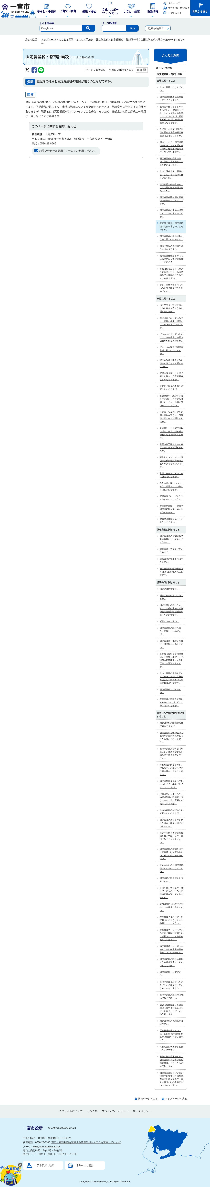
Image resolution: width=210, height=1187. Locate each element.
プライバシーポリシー (115, 1111)
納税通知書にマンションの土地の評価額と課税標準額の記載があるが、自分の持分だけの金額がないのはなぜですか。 (171, 1079)
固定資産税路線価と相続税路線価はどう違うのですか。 (171, 200)
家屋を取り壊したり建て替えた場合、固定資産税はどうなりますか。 (171, 376)
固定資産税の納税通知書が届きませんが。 (171, 724)
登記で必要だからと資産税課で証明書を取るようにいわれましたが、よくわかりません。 (171, 1009)
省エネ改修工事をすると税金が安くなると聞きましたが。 (171, 363)
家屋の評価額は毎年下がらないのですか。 (171, 520)
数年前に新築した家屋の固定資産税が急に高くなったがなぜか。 (171, 509)
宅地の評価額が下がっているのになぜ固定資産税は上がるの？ (171, 259)
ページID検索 (109, 23)
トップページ (48, 39)
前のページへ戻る (148, 1098)
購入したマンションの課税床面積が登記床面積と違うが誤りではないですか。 (171, 462)
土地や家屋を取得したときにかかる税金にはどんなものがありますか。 (171, 985)
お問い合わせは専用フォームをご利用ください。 (68, 150)
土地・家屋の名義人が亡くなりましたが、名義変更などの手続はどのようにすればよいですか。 (171, 678)
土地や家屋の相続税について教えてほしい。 (171, 996)
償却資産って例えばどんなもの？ (171, 550)
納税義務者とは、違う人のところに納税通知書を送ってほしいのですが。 (171, 949)
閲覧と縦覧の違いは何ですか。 (171, 597)
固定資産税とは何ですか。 (170, 973)
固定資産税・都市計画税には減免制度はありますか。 (171, 644)
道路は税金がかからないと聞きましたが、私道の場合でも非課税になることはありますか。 (171, 274)
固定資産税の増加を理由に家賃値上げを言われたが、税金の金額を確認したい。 (171, 854)
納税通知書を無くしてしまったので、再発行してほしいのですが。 (171, 784)
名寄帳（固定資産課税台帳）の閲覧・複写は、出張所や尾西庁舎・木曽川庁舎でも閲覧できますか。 (171, 660)
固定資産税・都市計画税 (109, 39)
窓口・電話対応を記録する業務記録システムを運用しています (86, 1142)
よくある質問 (66, 39)
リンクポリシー (142, 1111)
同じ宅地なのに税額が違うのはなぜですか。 (171, 247)
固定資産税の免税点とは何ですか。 (171, 1022)
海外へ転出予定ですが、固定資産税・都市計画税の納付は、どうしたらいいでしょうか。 (171, 1061)
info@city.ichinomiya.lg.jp (46, 1146)
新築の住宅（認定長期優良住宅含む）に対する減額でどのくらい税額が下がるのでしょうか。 (171, 401)
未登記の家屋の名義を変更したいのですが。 (171, 387)
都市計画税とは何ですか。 (170, 691)
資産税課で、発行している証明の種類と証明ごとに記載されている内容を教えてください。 (171, 935)
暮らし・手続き (84, 39)
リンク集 (92, 1111)
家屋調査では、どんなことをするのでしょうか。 (171, 498)
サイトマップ (174, 3)
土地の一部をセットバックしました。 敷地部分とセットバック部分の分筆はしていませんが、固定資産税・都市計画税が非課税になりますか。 (172, 115)
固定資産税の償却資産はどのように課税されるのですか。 (171, 571)
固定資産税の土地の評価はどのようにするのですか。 (171, 213)
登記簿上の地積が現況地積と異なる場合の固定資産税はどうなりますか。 (171, 132)
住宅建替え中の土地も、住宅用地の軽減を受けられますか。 (171, 187)
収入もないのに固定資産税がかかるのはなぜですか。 (171, 868)
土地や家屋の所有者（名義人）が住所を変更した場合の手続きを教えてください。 (171, 754)
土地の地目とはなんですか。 (171, 89)
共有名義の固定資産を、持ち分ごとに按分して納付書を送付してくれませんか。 (171, 770)
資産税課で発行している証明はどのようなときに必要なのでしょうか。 (171, 920)
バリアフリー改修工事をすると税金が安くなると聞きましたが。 (171, 308)
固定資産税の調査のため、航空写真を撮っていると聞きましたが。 (171, 161)
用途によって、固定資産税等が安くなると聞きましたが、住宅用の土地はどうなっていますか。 (171, 147)
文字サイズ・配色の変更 (178, 8)
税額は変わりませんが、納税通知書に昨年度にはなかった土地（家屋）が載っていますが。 (171, 799)
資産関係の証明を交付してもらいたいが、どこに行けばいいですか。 (171, 702)
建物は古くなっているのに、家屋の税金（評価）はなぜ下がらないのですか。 (171, 323)
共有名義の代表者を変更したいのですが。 (171, 1048)
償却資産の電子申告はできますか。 (171, 560)
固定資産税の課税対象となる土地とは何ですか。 (171, 238)
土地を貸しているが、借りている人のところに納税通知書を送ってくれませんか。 (171, 893)
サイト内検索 (47, 23)
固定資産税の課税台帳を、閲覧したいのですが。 (170, 631)
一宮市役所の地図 (44, 1165)
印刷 (139, 70)
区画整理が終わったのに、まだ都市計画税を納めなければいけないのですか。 (171, 1035)
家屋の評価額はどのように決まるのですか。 (171, 475)
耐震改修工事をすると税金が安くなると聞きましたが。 (171, 447)
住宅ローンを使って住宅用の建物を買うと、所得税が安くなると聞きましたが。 (171, 417)
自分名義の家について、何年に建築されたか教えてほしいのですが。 (171, 486)
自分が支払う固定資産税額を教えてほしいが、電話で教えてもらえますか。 (171, 838)
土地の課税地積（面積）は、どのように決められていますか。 (171, 174)
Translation (174, 13)
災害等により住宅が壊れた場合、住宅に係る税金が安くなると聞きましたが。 (171, 433)
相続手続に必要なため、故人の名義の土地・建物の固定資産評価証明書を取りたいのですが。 (171, 610)
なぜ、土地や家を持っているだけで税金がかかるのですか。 (171, 288)
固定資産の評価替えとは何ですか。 (171, 880)
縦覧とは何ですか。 (169, 621)
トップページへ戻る (176, 1098)
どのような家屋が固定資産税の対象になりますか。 (171, 350)
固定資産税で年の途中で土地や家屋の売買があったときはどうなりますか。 (171, 737)
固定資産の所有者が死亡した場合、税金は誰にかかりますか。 (171, 823)
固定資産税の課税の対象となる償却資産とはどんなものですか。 (171, 962)
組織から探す (156, 28)
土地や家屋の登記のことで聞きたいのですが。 (171, 812)
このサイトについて (71, 1111)
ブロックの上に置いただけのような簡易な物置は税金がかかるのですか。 (171, 337)
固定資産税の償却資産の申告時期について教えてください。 (171, 539)
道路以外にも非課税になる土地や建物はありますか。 (171, 907)
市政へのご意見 (85, 1165)
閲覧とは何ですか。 (169, 589)
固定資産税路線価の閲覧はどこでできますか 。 (171, 98)
